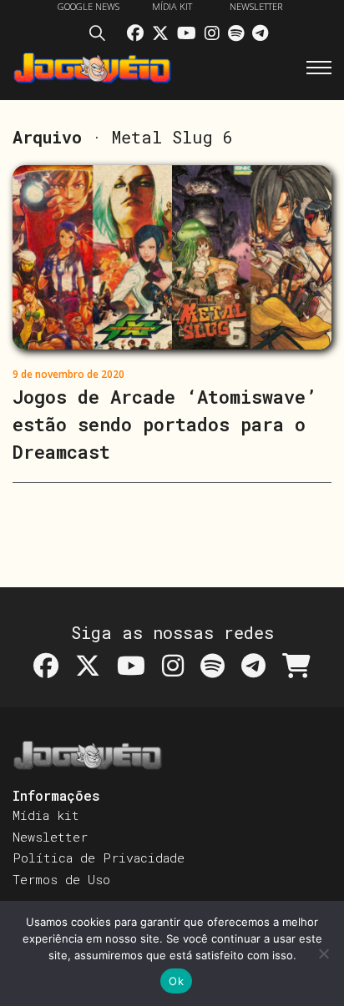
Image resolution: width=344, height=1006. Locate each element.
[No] (323, 953)
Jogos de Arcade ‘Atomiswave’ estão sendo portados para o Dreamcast (165, 424)
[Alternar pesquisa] (102, 36)
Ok (176, 981)
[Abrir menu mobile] (318, 67)
